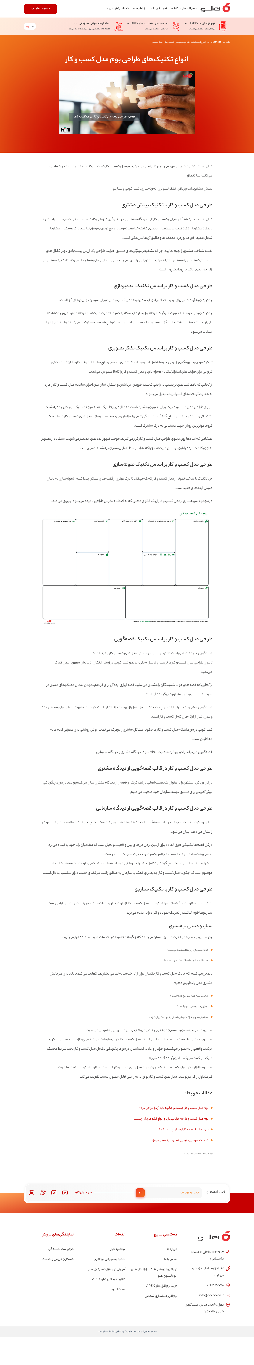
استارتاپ (197, 1154)
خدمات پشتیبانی (119, 8)
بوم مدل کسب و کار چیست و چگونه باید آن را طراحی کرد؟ (173, 1108)
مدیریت (188, 1154)
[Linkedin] (31, 1193)
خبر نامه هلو (216, 1192)
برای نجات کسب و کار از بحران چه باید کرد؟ (183, 1129)
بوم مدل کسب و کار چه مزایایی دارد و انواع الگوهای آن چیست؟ (170, 1119)
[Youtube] (65, 1193)
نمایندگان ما (160, 8)
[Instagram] (54, 1193)
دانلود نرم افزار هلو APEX (109, 1279)
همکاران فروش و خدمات (58, 1259)
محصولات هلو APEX (186, 8)
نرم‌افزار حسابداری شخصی (160, 1296)
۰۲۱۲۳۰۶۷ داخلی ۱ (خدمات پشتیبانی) (207, 1256)
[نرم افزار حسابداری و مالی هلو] (215, 8)
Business (216, 42)
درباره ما (172, 1249)
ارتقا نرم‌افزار (118, 1249)
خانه (228, 42)
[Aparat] (43, 1193)
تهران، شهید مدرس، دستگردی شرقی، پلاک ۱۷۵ (204, 1308)
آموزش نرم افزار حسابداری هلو (107, 1269)
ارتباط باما (141, 8)
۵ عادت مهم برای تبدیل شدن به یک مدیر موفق (180, 1140)
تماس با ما (170, 1259)
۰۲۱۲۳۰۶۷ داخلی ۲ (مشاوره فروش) (207, 1272)
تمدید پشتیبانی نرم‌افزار (110, 1259)
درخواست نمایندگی (61, 1249)
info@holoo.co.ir (211, 1295)
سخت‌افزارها (118, 1289)
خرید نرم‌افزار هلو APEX (161, 1286)
